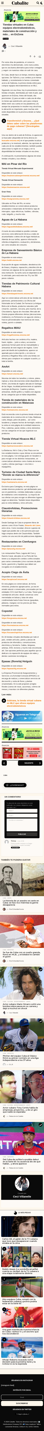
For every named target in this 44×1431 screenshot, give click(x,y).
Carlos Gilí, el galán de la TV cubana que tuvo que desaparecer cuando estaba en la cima (20, 1241)
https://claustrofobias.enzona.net (16, 518)
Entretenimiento (19, 1001)
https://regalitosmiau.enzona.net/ (16, 335)
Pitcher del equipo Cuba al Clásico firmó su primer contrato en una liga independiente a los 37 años (21, 1058)
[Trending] (40, 969)
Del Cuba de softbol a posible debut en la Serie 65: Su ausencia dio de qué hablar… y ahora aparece (21, 1161)
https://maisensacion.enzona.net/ (16, 187)
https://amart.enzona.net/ (12, 374)
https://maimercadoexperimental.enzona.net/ (21, 176)
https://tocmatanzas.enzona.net (15, 625)
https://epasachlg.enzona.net (14, 669)
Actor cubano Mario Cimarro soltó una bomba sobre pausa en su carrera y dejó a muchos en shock (21, 1006)
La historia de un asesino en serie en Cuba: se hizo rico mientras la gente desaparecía (21, 903)
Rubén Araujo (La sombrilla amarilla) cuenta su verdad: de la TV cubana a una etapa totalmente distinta (20, 1271)
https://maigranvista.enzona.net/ (15, 199)
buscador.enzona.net (10, 141)
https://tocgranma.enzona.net (14, 618)
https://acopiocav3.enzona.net (14, 579)
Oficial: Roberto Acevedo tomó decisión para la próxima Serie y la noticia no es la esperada (19, 1362)
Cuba (5, 775)
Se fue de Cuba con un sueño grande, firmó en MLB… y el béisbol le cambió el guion (21, 954)
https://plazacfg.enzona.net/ (13, 549)
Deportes (10, 949)
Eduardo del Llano (32, 525)
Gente (9, 898)
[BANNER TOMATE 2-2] (22, 753)
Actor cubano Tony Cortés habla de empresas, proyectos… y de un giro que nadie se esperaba (20, 1110)
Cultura (10, 1001)
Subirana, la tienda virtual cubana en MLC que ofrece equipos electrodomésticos (24, 703)
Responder (15, 847)
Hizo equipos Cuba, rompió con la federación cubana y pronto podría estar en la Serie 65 (19, 1301)
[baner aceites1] (22, 17)
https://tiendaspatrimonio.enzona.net (17, 294)
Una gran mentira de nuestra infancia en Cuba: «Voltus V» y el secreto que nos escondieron (20, 1331)
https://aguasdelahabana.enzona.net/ (17, 227)
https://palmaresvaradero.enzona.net (17, 446)
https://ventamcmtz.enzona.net (15, 410)
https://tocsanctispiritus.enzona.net (17, 632)
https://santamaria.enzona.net (14, 482)
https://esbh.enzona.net (12, 260)
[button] (2, 3)
